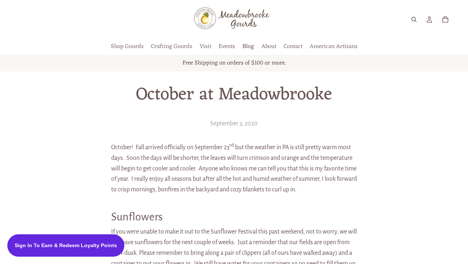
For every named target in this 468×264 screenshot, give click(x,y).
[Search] (414, 19)
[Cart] (445, 19)
